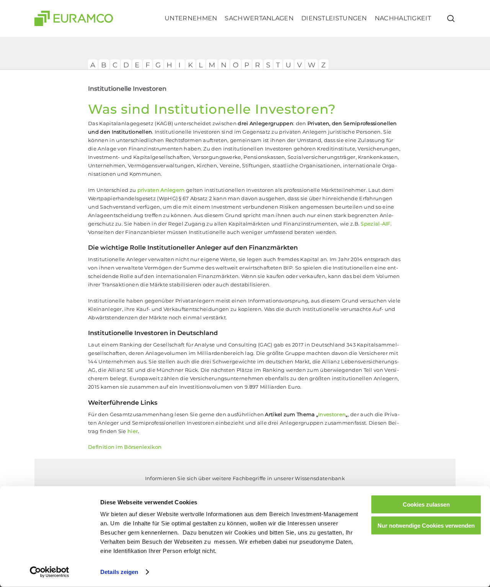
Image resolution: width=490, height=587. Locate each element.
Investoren (332, 414)
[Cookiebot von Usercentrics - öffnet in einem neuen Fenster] (49, 572)
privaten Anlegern (161, 190)
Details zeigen (119, 572)
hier (132, 431)
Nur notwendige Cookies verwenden (426, 525)
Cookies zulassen (426, 504)
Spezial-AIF (375, 224)
